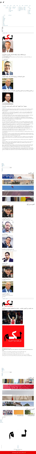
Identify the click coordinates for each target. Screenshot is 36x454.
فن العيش (29, 13)
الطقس (4, 19)
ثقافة (22, 5)
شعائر (29, 12)
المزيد (4, 15)
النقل (10, 8)
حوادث (10, 7)
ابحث (10, 167)
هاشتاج (19, 10)
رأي (19, 5)
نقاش (22, 7)
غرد (3, 163)
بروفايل (25, 9)
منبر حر (20, 7)
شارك (3, 164)
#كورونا (4, 20)
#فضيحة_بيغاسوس (5, 25)
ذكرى (3, 21)
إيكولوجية (4, 18)
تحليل (7, 7)
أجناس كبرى (26, 5)
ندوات (22, 8)
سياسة (8, 5)
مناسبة (4, 24)
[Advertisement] (18, 157)
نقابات (10, 11)
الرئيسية (5, 5)
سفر (28, 11)
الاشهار (1, 420)
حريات (30, 5)
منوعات (30, 8)
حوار (24, 8)
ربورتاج (25, 7)
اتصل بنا (1, 421)
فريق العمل (9, 15)
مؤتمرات (14, 7)
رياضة (17, 5)
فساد (3, 17)
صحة (10, 9)
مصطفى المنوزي (4, 92)
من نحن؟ (1, 419)
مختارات (29, 10)
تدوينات (20, 9)
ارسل (3, 165)
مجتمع (11, 5)
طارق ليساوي (4, 107)
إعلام (3, 16)
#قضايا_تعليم (11, 10)
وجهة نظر (20, 8)
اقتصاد (14, 5)
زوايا (3, 22)
